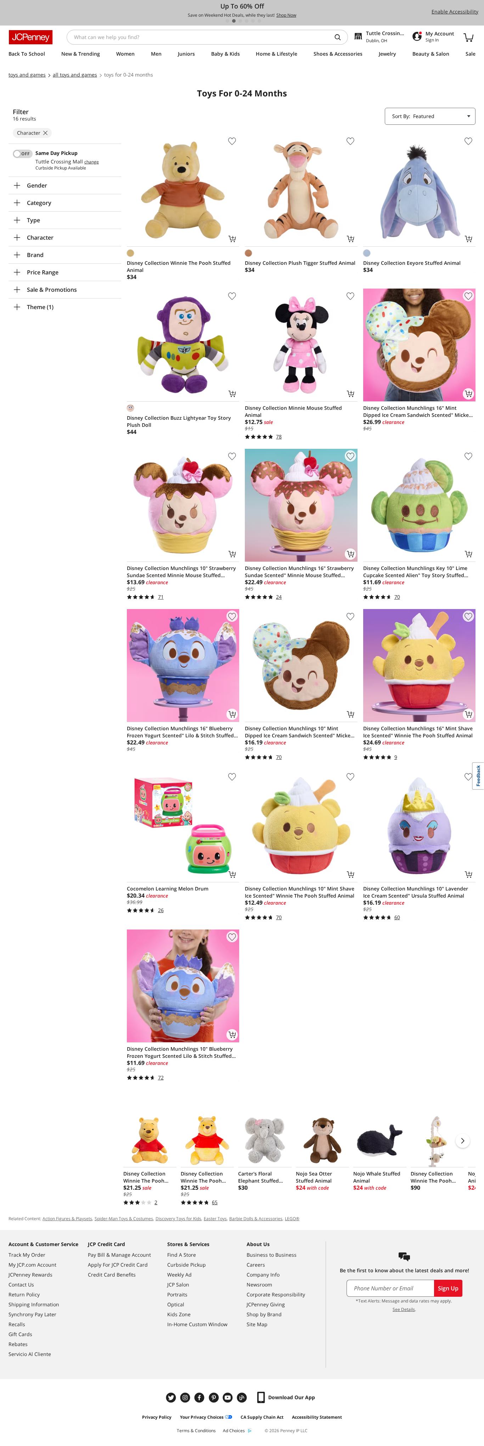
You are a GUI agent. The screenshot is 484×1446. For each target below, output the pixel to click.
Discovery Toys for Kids (178, 1219)
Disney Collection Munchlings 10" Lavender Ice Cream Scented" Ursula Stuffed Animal (415, 892)
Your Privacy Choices (202, 1417)
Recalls (17, 1324)
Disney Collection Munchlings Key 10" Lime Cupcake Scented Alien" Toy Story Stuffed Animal (415, 572)
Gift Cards (20, 1334)
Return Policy (24, 1294)
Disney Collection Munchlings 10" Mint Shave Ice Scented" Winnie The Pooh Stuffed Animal (299, 892)
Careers (256, 1264)
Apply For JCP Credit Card (118, 1264)
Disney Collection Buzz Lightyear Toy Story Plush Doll (179, 421)
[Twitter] (172, 1397)
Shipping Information (34, 1304)
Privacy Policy (156, 1417)
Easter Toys (215, 1219)
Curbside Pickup (186, 1264)
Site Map (257, 1324)
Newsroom (259, 1284)
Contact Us (21, 1284)
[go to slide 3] (240, 21)
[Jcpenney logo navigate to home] (31, 37)
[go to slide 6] (259, 21)
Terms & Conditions (196, 1431)
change (91, 162)
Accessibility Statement (317, 1417)
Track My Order (27, 1254)
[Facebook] (200, 1397)
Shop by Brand (264, 1314)
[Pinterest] (214, 1397)
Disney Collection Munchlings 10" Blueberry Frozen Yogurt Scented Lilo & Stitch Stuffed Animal (180, 1052)
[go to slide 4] (246, 21)
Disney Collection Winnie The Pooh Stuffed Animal (179, 266)
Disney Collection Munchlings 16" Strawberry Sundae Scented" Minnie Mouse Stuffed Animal (299, 572)
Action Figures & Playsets (67, 1219)
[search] (340, 37)
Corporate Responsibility (276, 1294)
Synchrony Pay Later (32, 1314)
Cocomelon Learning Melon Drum (167, 888)
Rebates (18, 1344)
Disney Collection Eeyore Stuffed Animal (412, 262)
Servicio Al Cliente (30, 1354)
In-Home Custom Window (197, 1324)
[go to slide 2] (234, 21)
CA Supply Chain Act (262, 1417)
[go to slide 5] (253, 21)
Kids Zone (179, 1314)
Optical (175, 1304)
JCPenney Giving (266, 1304)
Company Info (263, 1274)
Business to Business (272, 1254)
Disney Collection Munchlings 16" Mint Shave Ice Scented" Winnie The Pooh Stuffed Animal (418, 732)
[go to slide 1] (227, 21)
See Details (404, 1309)
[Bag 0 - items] (468, 37)
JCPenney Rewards (30, 1274)
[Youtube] (228, 1397)
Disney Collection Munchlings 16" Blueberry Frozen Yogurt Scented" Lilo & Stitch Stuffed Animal (180, 732)
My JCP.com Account (32, 1264)
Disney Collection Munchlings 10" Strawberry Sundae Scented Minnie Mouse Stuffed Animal (181, 572)
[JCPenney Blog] (243, 1397)
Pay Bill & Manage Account (119, 1254)
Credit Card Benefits (112, 1274)
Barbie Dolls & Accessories (255, 1219)
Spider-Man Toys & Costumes (124, 1219)
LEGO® (292, 1219)
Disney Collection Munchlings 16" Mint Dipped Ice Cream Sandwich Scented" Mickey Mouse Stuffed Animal (417, 411)
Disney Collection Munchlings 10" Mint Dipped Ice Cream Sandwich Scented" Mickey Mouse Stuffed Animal (299, 732)
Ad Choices (234, 1431)
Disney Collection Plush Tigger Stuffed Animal (300, 262)
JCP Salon (178, 1284)
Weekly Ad (179, 1274)
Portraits (177, 1294)
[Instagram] (186, 1397)
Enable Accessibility (455, 11)
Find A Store (181, 1254)
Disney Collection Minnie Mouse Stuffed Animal (293, 411)
